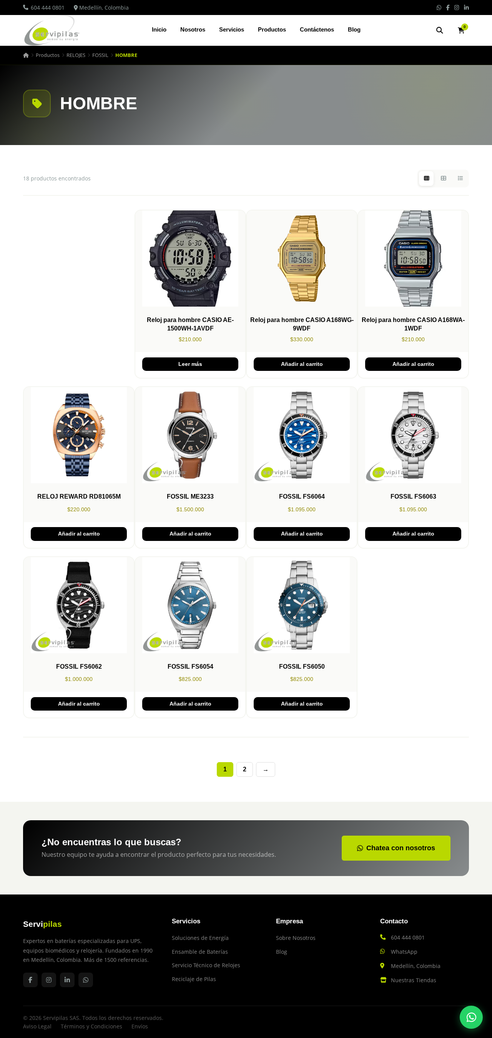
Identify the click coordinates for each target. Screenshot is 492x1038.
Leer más (190, 364)
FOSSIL (100, 55)
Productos (272, 29)
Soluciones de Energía (200, 937)
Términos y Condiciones (91, 1026)
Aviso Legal (37, 1026)
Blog (354, 29)
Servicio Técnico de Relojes (206, 965)
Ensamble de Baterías (200, 951)
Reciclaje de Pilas (194, 979)
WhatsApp (404, 951)
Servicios (231, 29)
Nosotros (192, 29)
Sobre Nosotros (296, 937)
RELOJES (75, 55)
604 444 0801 (48, 7)
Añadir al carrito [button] (302, 364)
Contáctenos (317, 29)
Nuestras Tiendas (413, 980)
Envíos (139, 1026)
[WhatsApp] (471, 1017)
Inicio (159, 29)
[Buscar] (439, 30)
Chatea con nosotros (400, 848)
